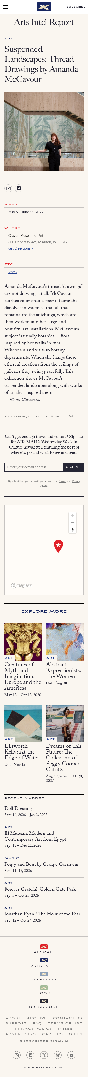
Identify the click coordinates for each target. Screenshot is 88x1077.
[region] (44, 550)
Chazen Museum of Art (25, 235)
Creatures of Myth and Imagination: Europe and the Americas (22, 677)
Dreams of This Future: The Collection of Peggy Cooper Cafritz (64, 758)
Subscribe (76, 7)
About (14, 1018)
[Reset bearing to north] (72, 529)
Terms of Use (65, 1023)
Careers (52, 1034)
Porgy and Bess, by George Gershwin (41, 865)
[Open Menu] (5, 7)
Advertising (20, 1034)
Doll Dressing (18, 809)
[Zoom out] (72, 522)
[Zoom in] (72, 515)
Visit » (12, 271)
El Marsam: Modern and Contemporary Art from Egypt (35, 837)
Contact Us (67, 1018)
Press (65, 1029)
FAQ (37, 1023)
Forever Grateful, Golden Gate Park (40, 890)
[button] (58, 546)
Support (16, 1023)
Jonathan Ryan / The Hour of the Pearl (43, 915)
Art (8, 38)
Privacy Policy (33, 1029)
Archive (37, 1018)
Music (12, 858)
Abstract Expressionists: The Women (63, 671)
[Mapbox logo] (22, 586)
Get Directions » (20, 248)
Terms (62, 481)
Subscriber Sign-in (44, 1041)
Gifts (76, 1034)
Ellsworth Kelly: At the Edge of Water (21, 753)
